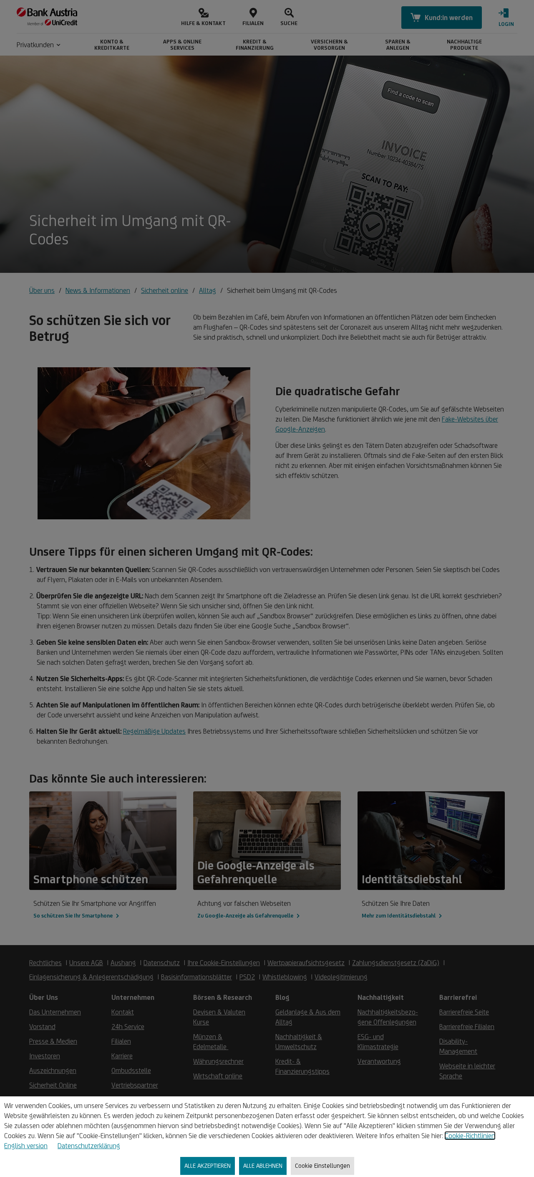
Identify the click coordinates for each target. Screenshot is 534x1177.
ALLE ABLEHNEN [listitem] (262, 1165)
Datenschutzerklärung (89, 1145)
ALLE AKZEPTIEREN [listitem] (207, 1165)
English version (26, 1145)
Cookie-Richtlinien (470, 1135)
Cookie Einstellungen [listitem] (322, 1165)
